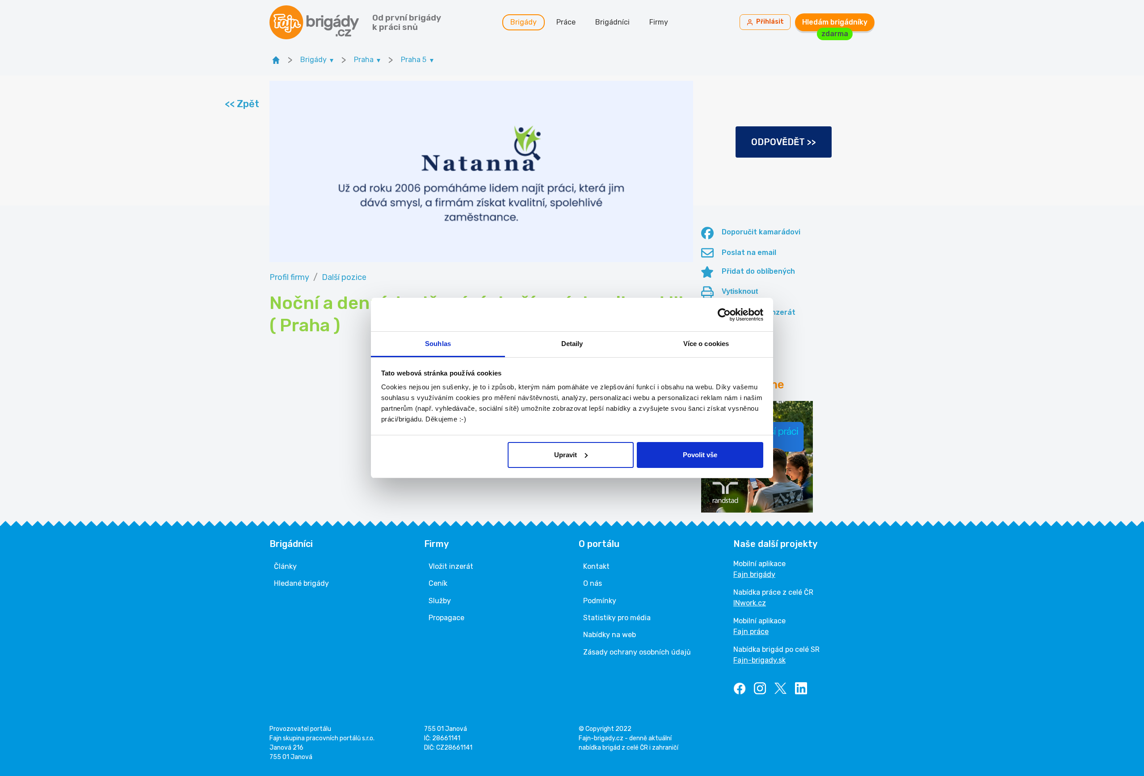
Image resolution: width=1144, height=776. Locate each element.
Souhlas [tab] (438, 343)
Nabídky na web (609, 634)
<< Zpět (241, 104)
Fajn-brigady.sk (759, 660)
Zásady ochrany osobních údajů (637, 652)
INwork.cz (749, 603)
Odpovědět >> (783, 142)
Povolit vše (700, 455)
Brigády (523, 22)
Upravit (565, 455)
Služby (440, 601)
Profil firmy (289, 277)
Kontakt (596, 566)
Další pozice (344, 277)
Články (285, 566)
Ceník (438, 583)
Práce (566, 22)
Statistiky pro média (617, 617)
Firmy (658, 22)
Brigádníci (612, 22)
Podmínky (599, 601)
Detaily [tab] (572, 343)
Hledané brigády (301, 583)
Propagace (446, 617)
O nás (592, 583)
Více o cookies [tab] (706, 343)
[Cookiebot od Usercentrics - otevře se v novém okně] (724, 314)
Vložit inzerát (451, 566)
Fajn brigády (754, 574)
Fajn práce (751, 631)
